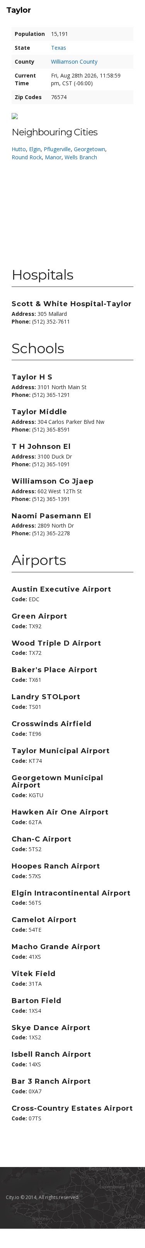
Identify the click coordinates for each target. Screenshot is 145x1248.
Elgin (35, 149)
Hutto (19, 149)
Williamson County (74, 61)
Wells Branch (81, 157)
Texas (58, 47)
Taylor (18, 10)
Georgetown (89, 149)
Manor (53, 157)
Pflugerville (57, 149)
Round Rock (27, 157)
